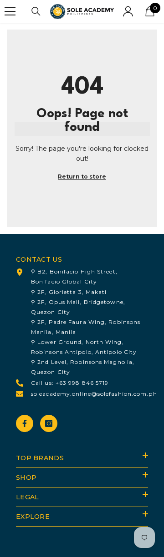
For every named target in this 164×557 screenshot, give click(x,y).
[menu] (10, 11)
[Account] (128, 11)
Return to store (82, 176)
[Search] (36, 11)
